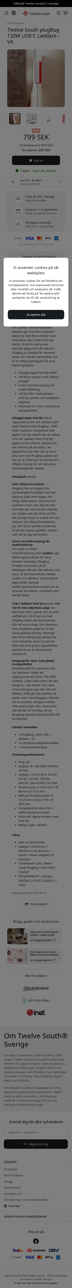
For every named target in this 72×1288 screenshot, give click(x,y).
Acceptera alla (36, 314)
